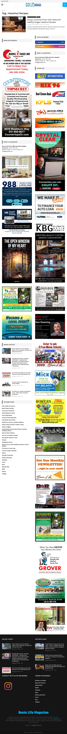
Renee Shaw (31, 24)
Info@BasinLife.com (36, 725)
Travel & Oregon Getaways (9, 450)
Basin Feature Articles (8, 408)
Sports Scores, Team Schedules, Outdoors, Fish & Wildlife (15, 445)
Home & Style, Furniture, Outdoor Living (12, 424)
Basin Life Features (32, 17)
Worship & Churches (7, 455)
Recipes (38, 17)
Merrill (4, 471)
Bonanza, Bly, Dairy (7, 457)
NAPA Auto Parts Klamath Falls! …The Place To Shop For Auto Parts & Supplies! (54, 657)
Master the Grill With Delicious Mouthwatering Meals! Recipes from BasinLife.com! (55, 666)
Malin (3, 469)
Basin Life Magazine (33, 713)
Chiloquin (4, 460)
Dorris (3, 462)
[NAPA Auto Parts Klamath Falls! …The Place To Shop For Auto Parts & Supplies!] (39, 657)
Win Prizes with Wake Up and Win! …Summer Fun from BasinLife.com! (22, 373)
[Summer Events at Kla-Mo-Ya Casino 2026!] (6, 384)
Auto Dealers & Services (8, 406)
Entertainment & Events (8, 413)
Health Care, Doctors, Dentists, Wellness (13, 422)
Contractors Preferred (8, 410)
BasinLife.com (57, 719)
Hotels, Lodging (6, 427)
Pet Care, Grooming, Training (10, 435)
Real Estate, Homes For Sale (9, 437)
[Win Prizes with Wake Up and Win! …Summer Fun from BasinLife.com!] (6, 375)
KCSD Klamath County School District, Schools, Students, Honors (14, 430)
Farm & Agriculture (7, 415)
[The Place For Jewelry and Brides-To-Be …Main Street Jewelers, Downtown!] (6, 394)
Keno (3, 464)
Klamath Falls (5, 467)
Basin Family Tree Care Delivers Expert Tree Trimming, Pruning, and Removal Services (22, 350)
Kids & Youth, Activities (8, 433)
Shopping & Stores (7, 442)
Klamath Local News (40, 680)
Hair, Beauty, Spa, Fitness (8, 420)
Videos (4, 453)
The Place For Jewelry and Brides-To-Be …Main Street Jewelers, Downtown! (21, 393)
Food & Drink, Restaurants (9, 417)
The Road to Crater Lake (8, 448)
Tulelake (4, 474)
